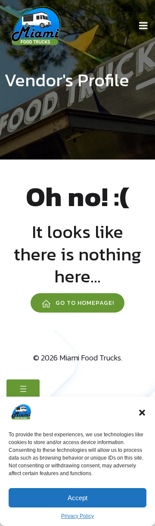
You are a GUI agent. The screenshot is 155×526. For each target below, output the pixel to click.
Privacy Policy (77, 516)
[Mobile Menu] (143, 26)
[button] (142, 412)
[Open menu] (23, 388)
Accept (77, 497)
